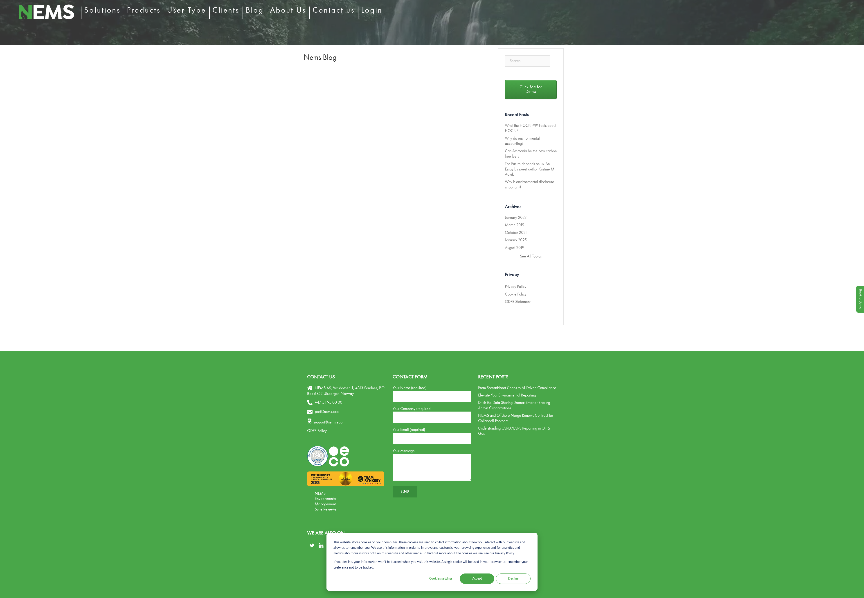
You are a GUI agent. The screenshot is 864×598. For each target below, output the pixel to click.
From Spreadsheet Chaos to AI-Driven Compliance (517, 388)
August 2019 (514, 248)
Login (371, 11)
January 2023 (516, 218)
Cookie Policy (515, 294)
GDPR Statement (518, 302)
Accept (477, 578)
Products (144, 11)
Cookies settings (440, 578)
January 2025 (516, 240)
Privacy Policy (515, 287)
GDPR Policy (317, 431)
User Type (186, 11)
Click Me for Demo (531, 89)
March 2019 (514, 225)
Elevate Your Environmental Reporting (507, 395)
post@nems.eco (327, 412)
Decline (513, 578)
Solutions (102, 11)
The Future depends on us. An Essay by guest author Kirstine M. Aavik (530, 169)
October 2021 (516, 233)
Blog (255, 11)
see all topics (531, 256)
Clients (225, 11)
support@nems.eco (328, 422)
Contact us (334, 11)
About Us (288, 11)
